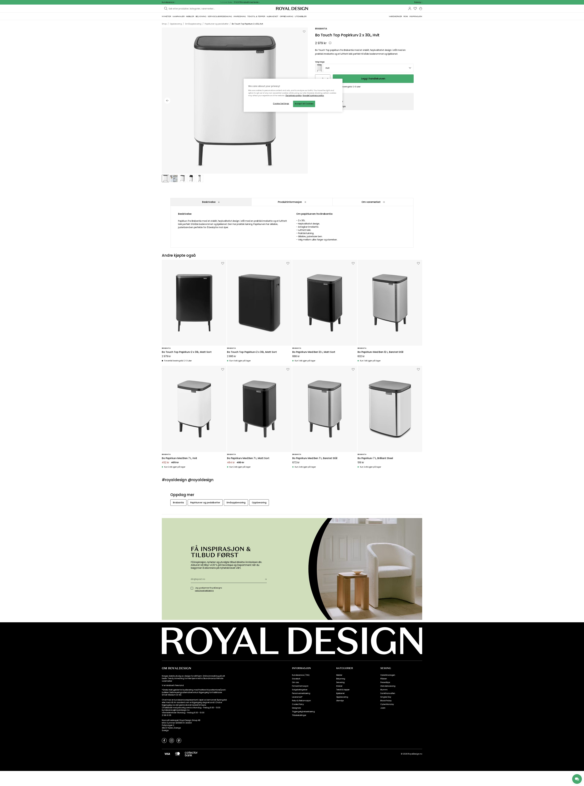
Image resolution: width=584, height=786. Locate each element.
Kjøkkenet (340, 693)
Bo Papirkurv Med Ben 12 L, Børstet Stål (380, 352)
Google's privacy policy (313, 95)
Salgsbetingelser (299, 690)
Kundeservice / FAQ (300, 675)
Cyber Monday (387, 704)
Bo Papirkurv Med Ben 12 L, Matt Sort (313, 352)
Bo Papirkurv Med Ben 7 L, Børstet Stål (314, 458)
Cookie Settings (281, 103)
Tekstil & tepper (342, 690)
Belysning (340, 679)
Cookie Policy (298, 704)
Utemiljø (340, 701)
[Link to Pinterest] (178, 740)
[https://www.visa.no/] (167, 754)
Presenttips (385, 682)
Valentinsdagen (387, 675)
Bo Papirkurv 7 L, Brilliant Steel (375, 458)
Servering (340, 682)
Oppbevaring (342, 697)
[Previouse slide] (167, 101)
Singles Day (385, 697)
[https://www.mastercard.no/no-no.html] (177, 754)
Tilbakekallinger (299, 715)
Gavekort (296, 679)
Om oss (295, 682)
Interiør (339, 686)
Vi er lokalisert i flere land (173, 685)
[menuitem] (166, 16)
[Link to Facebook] (164, 740)
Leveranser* (297, 697)
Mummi (383, 690)
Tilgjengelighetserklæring (303, 712)
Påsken (383, 679)
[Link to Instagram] (171, 740)
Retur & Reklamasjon (301, 701)
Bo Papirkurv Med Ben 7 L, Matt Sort (248, 458)
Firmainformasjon (300, 686)
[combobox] (418, 2)
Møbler (339, 675)
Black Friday (385, 701)
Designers (296, 708)
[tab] (210, 202)
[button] (418, 2)
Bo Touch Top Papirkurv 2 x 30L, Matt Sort (186, 352)
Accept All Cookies (304, 104)
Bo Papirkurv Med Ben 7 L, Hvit (179, 458)
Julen (382, 708)
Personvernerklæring (301, 693)
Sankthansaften (387, 693)
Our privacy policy (293, 95)
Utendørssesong (387, 686)
